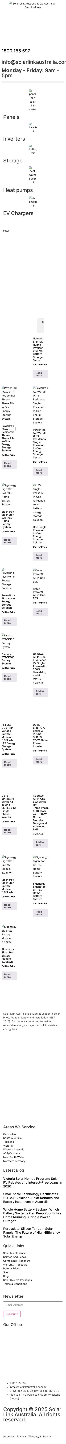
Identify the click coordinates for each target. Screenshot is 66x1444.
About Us (9, 1436)
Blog (6, 1276)
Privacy (21, 1436)
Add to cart (40, 692)
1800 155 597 (16, 51)
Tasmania (9, 1141)
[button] (33, 82)
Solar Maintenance (14, 1253)
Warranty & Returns (40, 1436)
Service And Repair (14, 1256)
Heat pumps (18, 190)
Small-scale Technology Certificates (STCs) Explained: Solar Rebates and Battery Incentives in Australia (31, 1198)
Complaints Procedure (16, 1260)
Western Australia (13, 1149)
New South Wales (13, 1157)
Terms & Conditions (15, 1283)
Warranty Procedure (15, 1264)
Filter (6, 230)
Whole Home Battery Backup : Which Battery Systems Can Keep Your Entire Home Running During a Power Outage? (32, 1215)
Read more (39, 374)
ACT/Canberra (11, 1153)
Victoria (8, 1145)
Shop (6, 1272)
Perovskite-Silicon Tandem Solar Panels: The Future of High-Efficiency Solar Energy (31, 1232)
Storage (13, 160)
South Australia (12, 1138)
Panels (11, 117)
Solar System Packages (17, 1280)
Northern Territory (14, 1161)
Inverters (14, 139)
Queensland (10, 1134)
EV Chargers (18, 213)
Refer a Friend (11, 1268)
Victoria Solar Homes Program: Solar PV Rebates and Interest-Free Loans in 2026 (32, 1182)
